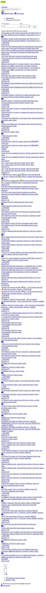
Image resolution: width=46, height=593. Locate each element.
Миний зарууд (9, 13)
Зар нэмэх (20, 13)
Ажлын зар (10, 18)
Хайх (34, 27)
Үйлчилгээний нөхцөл (16, 578)
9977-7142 (11, 580)
